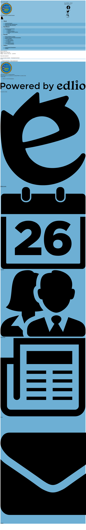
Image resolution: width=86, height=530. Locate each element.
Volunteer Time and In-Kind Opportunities (13, 37)
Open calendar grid (13, 60)
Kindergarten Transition (9, 42)
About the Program (8, 23)
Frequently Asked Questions (12, 32)
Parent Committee (8, 38)
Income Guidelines (10, 30)
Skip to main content (4, 1)
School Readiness (10, 43)
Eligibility (9, 29)
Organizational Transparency (10, 47)
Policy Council (10, 39)
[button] (5, 21)
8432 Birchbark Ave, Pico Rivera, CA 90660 (8, 75)
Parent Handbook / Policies (10, 36)
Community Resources (9, 40)
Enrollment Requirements (10, 28)
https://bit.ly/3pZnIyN (4, 55)
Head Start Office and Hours (10, 25)
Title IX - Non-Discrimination (8, 78)
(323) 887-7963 (23, 75)
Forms (8, 33)
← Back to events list (5, 60)
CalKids (9, 41)
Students (6, 48)
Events (1, 58)
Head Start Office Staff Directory (11, 24)
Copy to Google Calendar (5, 57)
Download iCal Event (15, 57)
